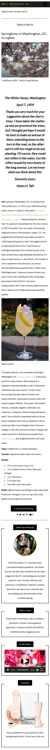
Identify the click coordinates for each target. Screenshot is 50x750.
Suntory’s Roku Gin (27, 376)
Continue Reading (23, 508)
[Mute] (37, 669)
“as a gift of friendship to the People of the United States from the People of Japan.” (24, 215)
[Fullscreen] (42, 669)
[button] (25, 661)
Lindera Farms (8, 438)
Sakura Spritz (25, 24)
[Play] (8, 669)
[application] (25, 661)
